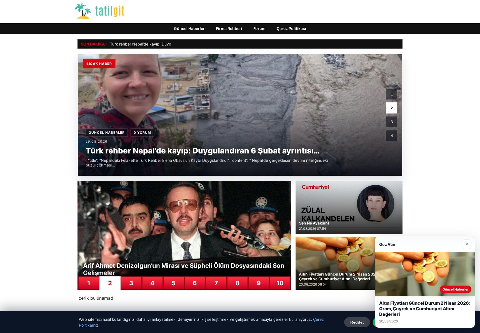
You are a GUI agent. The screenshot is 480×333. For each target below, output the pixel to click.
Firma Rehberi (229, 28)
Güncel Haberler (189, 28)
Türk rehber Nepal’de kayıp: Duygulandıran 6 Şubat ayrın (162, 44)
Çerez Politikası (291, 28)
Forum (259, 28)
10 (280, 283)
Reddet (357, 322)
